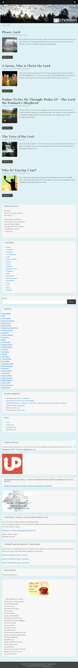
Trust (7, 285)
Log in (8, 422)
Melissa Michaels (7, 366)
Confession (9, 249)
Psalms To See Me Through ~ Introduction (15, 559)
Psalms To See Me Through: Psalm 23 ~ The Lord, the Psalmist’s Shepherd (39, 101)
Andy (3, 316)
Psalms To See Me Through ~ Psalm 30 (15, 555)
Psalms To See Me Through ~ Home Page (15, 562)
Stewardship (10, 280)
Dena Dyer (5, 337)
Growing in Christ (11, 268)
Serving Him (10, 276)
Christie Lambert (7, 330)
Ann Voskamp (6, 318)
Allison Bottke (6, 313)
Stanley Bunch (10, 400)
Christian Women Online (38, 664)
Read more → (7, 57)
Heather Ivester (7, 344)
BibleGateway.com (30, 449)
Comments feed (11, 427)
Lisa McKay (6, 361)
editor (4, 340)
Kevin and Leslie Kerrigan (26, 400)
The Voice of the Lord (18, 136)
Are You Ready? (24, 398)
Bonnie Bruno (6, 323)
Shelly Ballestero (7, 380)
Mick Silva (5, 368)
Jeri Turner (5, 352)
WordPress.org (11, 429)
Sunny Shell (6, 383)
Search (4, 298)
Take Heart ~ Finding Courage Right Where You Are (18, 530)
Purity (8, 273)
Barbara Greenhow (8, 321)
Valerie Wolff (6, 387)
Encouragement (11, 254)
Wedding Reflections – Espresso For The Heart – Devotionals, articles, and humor (32, 403)
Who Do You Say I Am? (19, 170)
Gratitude (9, 266)
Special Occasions (12, 278)
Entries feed (10, 425)
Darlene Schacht (7, 335)
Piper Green (7, 105)
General (8, 261)
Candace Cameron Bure (10, 328)
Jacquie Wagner (7, 347)
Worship (8, 290)
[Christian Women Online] (39, 14)
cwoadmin (6, 68)
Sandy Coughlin (7, 378)
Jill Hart (4, 354)
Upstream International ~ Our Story (15, 486)
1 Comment (26, 173)
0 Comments (23, 35)
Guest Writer (7, 35)
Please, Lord (11, 32)
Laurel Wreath (6, 359)
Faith (7, 257)
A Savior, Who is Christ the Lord (26, 66)
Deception (9, 252)
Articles (8, 247)
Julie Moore (6, 356)
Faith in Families (11, 259)
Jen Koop (5, 349)
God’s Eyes (16, 408)
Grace (8, 264)
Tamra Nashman (7, 385)
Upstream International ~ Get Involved (39, 486)
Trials (8, 283)
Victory (8, 288)
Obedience (9, 271)
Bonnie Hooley (6, 325)
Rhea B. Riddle (7, 375)
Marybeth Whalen (8, 364)
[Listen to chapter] (13, 449)
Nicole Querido (8, 173)
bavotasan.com (47, 666)
